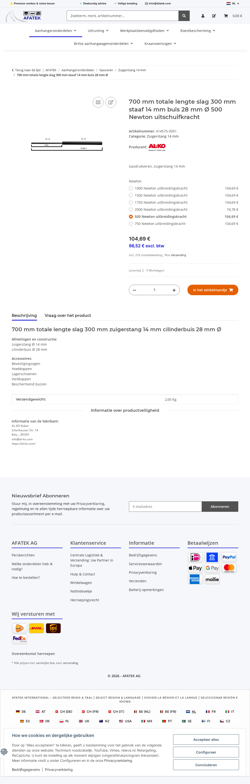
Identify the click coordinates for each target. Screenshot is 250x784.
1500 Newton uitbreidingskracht (186, 195)
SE (190, 721)
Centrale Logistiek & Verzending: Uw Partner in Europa (91, 560)
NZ (107, 721)
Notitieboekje (81, 591)
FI (208, 721)
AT (44, 712)
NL (194, 712)
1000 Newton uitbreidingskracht (186, 188)
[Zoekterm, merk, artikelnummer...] (184, 15)
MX (149, 721)
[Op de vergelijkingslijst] (98, 102)
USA (128, 721)
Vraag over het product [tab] (68, 315)
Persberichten (23, 555)
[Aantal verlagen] (134, 290)
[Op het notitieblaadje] (110, 102)
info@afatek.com (160, 3)
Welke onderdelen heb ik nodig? (32, 566)
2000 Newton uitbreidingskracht (186, 209)
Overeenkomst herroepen (33, 653)
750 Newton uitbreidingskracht (186, 223)
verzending (70, 663)
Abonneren (220, 506)
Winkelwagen (81, 582)
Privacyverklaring (118, 760)
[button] (203, 15)
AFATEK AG (131, 675)
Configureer (206, 752)
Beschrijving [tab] (24, 315)
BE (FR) (170, 712)
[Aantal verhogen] (174, 290)
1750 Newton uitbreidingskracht (186, 202)
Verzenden (137, 581)
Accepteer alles (206, 739)
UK (87, 721)
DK (47, 721)
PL (67, 721)
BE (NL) (144, 712)
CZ (228, 721)
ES (28, 721)
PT (170, 721)
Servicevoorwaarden (145, 564)
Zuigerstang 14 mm (163, 136)
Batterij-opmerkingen (146, 589)
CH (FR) (93, 712)
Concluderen (206, 765)
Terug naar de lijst (28, 70)
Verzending (178, 255)
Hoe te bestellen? (26, 577)
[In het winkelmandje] (16, 90)
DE (24, 712)
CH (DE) (66, 712)
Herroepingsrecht (84, 600)
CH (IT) (118, 712)
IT (232, 712)
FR (214, 712)
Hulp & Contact (82, 574)
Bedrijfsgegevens (26, 769)
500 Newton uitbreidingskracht (186, 216)
